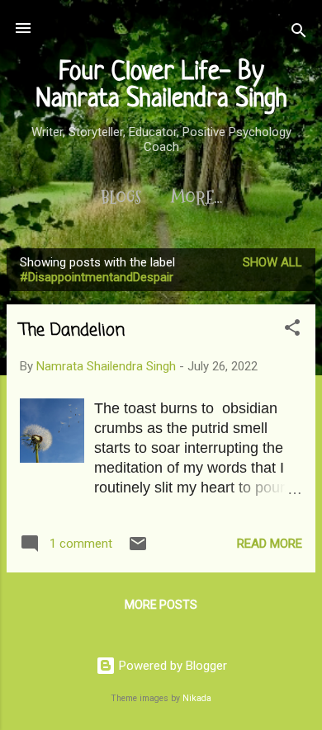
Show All (272, 262)
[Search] (299, 33)
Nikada (196, 698)
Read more (269, 543)
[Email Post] (138, 549)
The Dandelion (72, 330)
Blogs (121, 198)
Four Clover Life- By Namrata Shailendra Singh (161, 86)
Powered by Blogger (171, 665)
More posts (161, 604)
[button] (292, 330)
